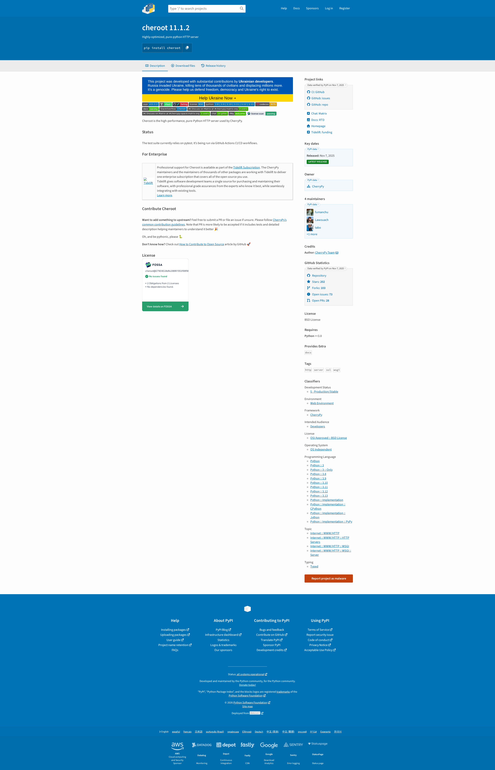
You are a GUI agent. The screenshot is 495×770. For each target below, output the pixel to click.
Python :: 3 (317, 465)
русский (302, 731)
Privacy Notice (318, 645)
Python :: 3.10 (319, 483)
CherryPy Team (325, 252)
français (187, 731)
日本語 (198, 731)
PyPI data (312, 149)
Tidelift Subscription (246, 167)
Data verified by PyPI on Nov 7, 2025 (325, 85)
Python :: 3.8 (318, 474)
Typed (314, 566)
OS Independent (321, 449)
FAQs (175, 650)
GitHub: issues (321, 98)
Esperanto (325, 731)
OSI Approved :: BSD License (328, 438)
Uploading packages (173, 635)
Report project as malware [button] (329, 578)
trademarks (283, 692)
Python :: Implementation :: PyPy (331, 522)
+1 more (312, 234)
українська (233, 731)
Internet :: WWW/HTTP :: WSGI (329, 546)
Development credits (270, 650)
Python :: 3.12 (319, 491)
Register (344, 8)
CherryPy (318, 186)
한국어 (338, 731)
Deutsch (259, 731)
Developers (317, 426)
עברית (313, 731)
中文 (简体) (273, 731)
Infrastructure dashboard (221, 635)
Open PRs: (320, 300)
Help (284, 8)
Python (315, 461)
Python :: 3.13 (319, 496)
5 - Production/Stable (324, 392)
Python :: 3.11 (319, 487)
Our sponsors (223, 650)
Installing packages (173, 630)
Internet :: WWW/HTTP (324, 533)
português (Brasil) (215, 731)
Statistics (223, 640)
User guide (173, 640)
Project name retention (173, 645)
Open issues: (322, 294)
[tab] (155, 65)
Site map (247, 706)
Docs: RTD (317, 120)
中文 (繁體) (288, 731)
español (176, 731)
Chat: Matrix (319, 113)
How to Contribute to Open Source (201, 244)
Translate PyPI (270, 640)
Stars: (318, 282)
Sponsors (312, 8)
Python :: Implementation (326, 500)
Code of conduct (318, 640)
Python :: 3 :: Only (321, 470)
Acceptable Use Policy (318, 650)
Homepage (318, 126)
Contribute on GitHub (270, 635)
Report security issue (320, 635)
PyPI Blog (222, 630)
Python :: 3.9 (318, 478)
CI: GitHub (318, 92)
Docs (296, 8)
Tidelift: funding (321, 132)
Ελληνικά (246, 731)
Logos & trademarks (223, 645)
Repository (319, 275)
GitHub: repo (320, 105)
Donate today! (247, 685)
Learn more (164, 195)
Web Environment (322, 403)
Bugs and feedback (271, 630)
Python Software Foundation (246, 696)
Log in (329, 8)
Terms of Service (318, 630)
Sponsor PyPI (271, 645)
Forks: (318, 288)
